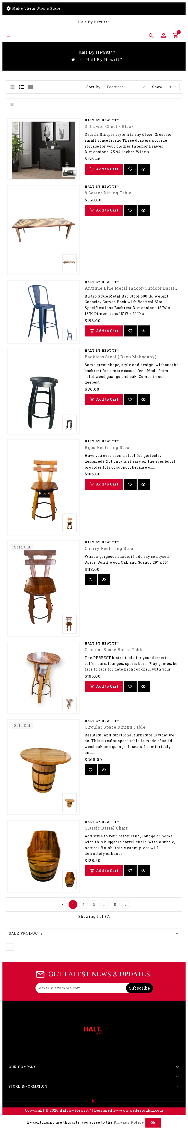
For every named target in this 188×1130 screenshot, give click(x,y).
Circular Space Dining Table (115, 727)
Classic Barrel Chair (106, 828)
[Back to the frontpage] (73, 59)
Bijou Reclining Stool (108, 447)
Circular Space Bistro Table (114, 649)
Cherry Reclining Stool (110, 548)
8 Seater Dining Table (108, 192)
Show (157, 87)
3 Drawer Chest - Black (109, 126)
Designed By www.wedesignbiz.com (129, 1110)
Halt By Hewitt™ (94, 22)
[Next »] (125, 904)
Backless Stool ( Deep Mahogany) (120, 356)
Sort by (93, 87)
